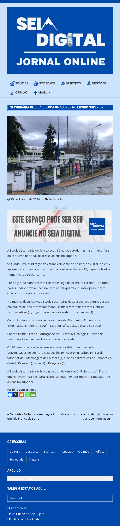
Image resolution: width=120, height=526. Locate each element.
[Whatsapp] (27, 394)
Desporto (73, 83)
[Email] (33, 394)
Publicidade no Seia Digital (27, 514)
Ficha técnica (17, 508)
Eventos (49, 451)
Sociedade (46, 83)
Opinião (21, 92)
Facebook (16, 498)
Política (21, 83)
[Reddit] (21, 394)
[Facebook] (10, 394)
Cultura (15, 451)
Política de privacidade (24, 519)
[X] (15, 394)
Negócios (99, 83)
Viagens (34, 459)
